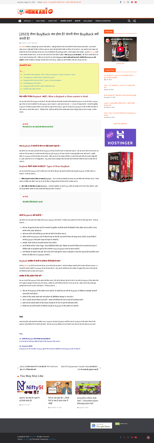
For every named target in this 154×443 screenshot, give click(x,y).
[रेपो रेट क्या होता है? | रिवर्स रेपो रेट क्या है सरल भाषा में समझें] (59, 382)
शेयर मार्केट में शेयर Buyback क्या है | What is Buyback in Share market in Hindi (49, 75)
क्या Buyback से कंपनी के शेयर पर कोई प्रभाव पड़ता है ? (39, 77)
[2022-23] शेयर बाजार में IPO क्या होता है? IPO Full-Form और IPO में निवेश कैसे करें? (39, 368)
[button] (32, 20)
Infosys (92, 52)
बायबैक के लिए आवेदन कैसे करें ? (32, 89)
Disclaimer (87, 21)
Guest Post (52, 21)
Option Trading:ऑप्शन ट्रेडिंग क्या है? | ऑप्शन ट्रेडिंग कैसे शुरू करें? (62, 2)
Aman (35, 43)
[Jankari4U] (19, 20)
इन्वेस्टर (26, 266)
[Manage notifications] (148, 437)
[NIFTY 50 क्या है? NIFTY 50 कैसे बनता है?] (30, 382)
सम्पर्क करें (77, 21)
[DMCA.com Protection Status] (121, 424)
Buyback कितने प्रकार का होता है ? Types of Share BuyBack (43, 80)
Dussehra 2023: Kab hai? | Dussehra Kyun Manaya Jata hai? (87, 400)
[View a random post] (134, 20)
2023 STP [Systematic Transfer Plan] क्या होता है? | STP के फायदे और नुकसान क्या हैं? (79, 368)
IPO (70, 104)
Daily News (40, 21)
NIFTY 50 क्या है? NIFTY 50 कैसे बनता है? (29, 399)
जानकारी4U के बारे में (66, 21)
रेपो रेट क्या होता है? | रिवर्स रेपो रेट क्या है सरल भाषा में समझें (58, 400)
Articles (27, 21)
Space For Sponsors (120, 124)
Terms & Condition (102, 21)
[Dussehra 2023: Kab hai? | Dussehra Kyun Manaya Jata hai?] (88, 382)
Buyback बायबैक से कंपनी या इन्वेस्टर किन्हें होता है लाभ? (39, 86)
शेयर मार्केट (22, 47)
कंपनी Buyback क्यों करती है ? (32, 83)
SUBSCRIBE (120, 64)
